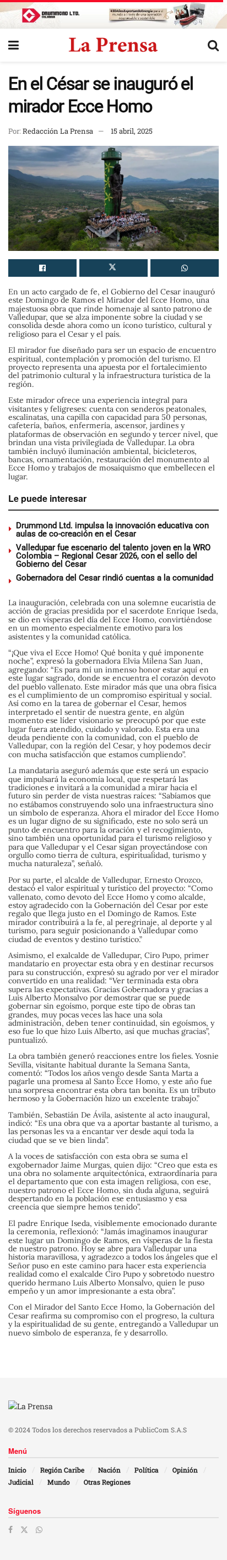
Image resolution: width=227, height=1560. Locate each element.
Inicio (17, 1469)
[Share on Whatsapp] (184, 268)
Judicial (21, 1481)
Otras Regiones (107, 1481)
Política (146, 1469)
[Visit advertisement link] (113, 14)
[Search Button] (213, 45)
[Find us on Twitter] (24, 1530)
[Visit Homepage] (113, 45)
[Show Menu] (13, 45)
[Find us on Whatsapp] (39, 1530)
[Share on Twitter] (113, 268)
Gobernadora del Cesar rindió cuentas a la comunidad (114, 578)
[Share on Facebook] (42, 268)
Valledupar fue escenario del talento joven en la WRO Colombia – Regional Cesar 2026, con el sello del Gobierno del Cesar (113, 556)
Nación (109, 1469)
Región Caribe (62, 1469)
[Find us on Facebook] (10, 1530)
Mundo (58, 1481)
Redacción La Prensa (58, 131)
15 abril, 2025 (132, 131)
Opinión (185, 1469)
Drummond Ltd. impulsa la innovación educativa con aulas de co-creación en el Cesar (112, 530)
